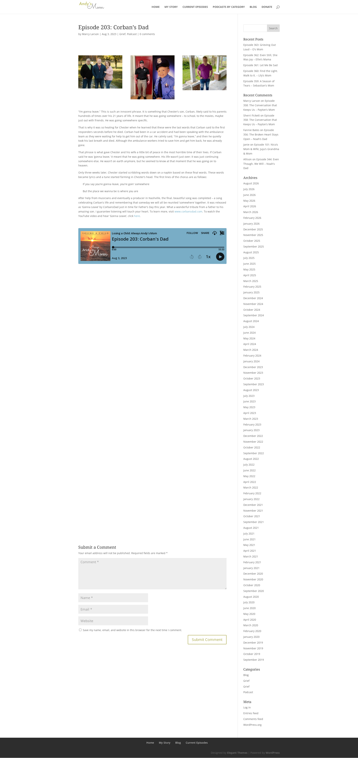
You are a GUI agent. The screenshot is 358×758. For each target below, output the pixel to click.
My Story (171, 7)
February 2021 (252, 562)
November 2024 (253, 304)
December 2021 (253, 505)
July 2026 (249, 189)
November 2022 (253, 441)
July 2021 (249, 533)
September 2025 (253, 246)
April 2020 (249, 619)
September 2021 (253, 522)
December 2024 (253, 298)
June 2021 (249, 539)
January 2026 (251, 223)
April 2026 (249, 206)
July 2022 (249, 464)
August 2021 (251, 528)
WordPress (273, 752)
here (137, 216)
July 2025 (249, 258)
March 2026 (250, 212)
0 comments (147, 34)
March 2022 (250, 487)
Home (156, 7)
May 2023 (249, 407)
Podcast (132, 34)
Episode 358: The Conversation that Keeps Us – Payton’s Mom (260, 105)
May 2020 (249, 614)
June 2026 (249, 195)
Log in (247, 707)
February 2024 (252, 355)
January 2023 (251, 430)
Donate (267, 7)
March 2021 (250, 556)
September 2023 (253, 384)
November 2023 (253, 372)
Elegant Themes (237, 752)
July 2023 (249, 396)
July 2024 (249, 327)
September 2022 (253, 453)
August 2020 (251, 596)
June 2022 (249, 470)
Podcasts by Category (229, 7)
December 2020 (253, 573)
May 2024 (249, 338)
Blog (253, 7)
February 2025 (252, 286)
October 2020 (251, 585)
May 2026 (249, 200)
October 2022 (251, 447)
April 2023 (249, 413)
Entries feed (250, 713)
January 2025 (251, 292)
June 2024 (249, 332)
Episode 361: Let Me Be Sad (260, 65)
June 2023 (249, 401)
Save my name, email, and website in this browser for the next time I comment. (132, 630)
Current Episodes (195, 7)
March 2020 (250, 625)
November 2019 (253, 648)
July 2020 (249, 602)
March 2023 (250, 418)
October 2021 (251, 516)
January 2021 (251, 568)
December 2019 (253, 642)
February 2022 (252, 493)
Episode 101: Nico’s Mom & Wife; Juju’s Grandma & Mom (261, 149)
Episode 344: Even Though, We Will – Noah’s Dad (261, 163)
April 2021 (249, 550)
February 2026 (252, 218)
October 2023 (251, 378)
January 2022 (251, 499)
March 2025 (250, 281)
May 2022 (249, 476)
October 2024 (251, 309)
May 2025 (249, 269)
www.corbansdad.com (188, 211)
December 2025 (253, 229)
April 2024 (249, 344)
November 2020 (253, 579)
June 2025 (249, 263)
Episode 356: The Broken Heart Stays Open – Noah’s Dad (260, 134)
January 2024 (251, 361)
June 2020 (249, 608)
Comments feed (253, 719)
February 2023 (252, 424)
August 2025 (251, 252)
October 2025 (251, 240)
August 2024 (251, 321)
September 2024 (253, 315)
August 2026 (251, 183)
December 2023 (253, 367)
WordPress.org (252, 725)
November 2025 (253, 235)
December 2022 (253, 436)
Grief (122, 34)
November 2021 (253, 510)
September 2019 (253, 659)
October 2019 (251, 654)
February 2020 (252, 631)
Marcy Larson (90, 34)
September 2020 (253, 591)
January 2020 (251, 637)
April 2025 (249, 275)
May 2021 (249, 545)
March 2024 (250, 350)
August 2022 (251, 459)
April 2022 (249, 482)
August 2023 (251, 390)
